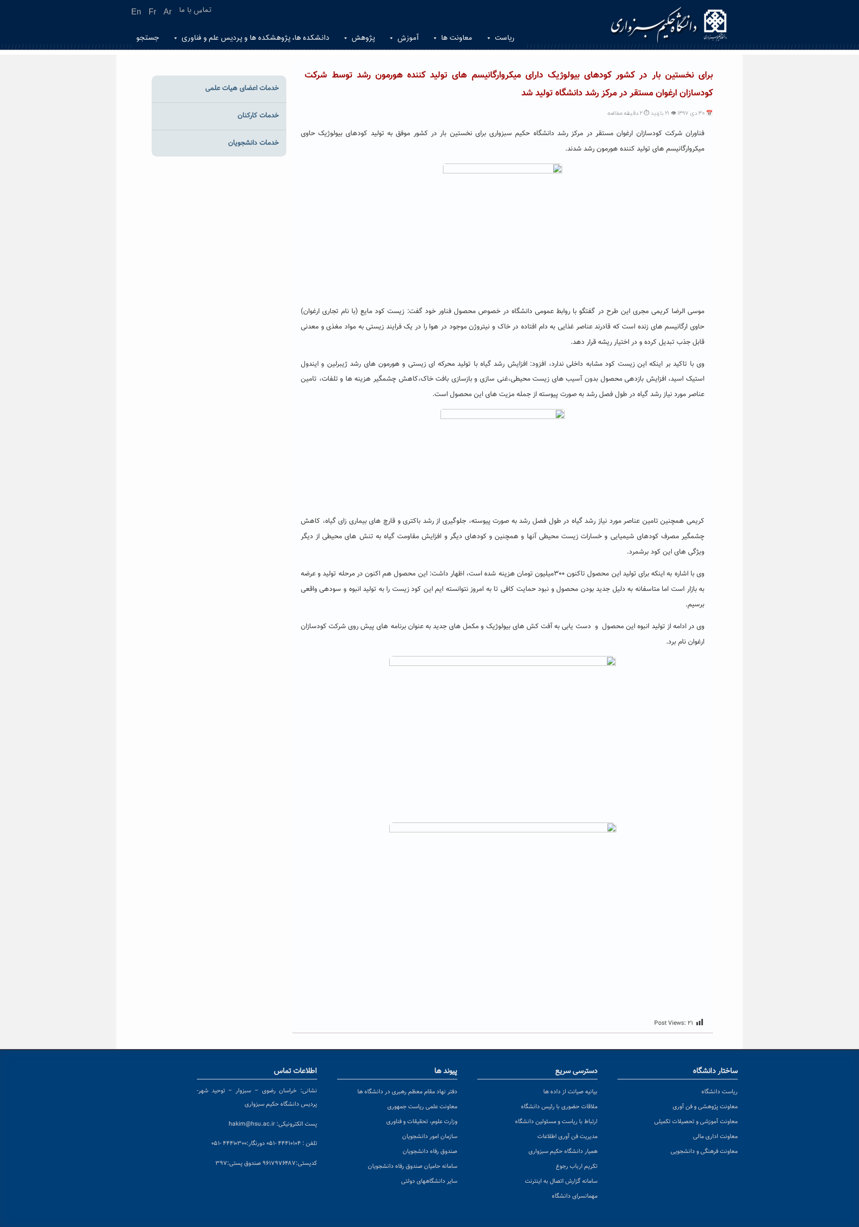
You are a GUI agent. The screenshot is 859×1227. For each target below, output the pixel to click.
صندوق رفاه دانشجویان (430, 1151)
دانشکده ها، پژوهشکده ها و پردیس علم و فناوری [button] (255, 38)
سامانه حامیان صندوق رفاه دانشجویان (412, 1166)
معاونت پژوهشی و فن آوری (705, 1106)
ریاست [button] (505, 38)
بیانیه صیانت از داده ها (570, 1091)
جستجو (147, 38)
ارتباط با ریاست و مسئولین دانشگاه (556, 1121)
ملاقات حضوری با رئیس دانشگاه (559, 1106)
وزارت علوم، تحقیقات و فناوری (421, 1121)
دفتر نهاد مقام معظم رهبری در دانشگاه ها (407, 1091)
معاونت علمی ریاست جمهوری (422, 1106)
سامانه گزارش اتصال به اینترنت (561, 1181)
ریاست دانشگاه (719, 1091)
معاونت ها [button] (456, 38)
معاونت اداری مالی (715, 1136)
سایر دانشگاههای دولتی (429, 1181)
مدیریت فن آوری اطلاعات (567, 1136)
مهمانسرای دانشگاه (575, 1196)
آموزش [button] (408, 38)
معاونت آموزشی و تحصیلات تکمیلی (696, 1121)
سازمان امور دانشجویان (429, 1136)
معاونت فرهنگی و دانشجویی (704, 1151)
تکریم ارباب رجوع (577, 1166)
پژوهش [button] (363, 38)
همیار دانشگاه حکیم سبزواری (563, 1151)
